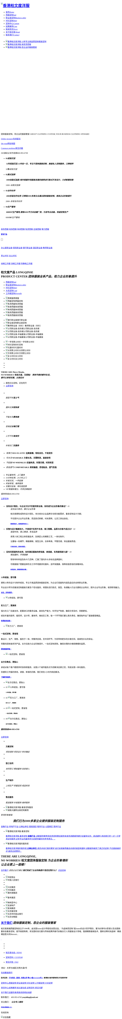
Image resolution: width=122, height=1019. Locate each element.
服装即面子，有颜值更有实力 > (19, 523)
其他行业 (57, 827)
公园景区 (49, 827)
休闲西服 (21, 229)
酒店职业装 (37, 248)
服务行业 (41, 827)
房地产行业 (14, 827)
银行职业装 (27, 248)
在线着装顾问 (6, 978)
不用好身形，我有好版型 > (18, 546)
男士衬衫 (5, 256)
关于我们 (6, 925)
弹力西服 (45, 229)
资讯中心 (5, 993)
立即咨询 (9, 386)
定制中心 (5, 988)
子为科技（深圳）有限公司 (18, 983)
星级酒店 (33, 827)
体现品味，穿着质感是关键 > (18, 569)
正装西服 (37, 229)
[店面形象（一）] (13, 947)
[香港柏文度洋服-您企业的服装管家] (21, 47)
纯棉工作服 (5, 264)
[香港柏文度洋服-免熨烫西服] (18, 44)
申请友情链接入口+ (6, 1012)
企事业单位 (24, 827)
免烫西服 (29, 229)
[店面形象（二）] (13, 950)
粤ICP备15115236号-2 (35, 983)
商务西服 (5, 229)
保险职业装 (17, 248)
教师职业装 (47, 248)
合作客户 (5, 870)
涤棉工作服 (15, 264)
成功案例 (6, 820)
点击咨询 (62, 870)
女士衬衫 (13, 256)
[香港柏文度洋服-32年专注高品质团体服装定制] (26, 42)
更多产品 (4, 234)
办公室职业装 (6, 248)
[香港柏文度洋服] (15, 5)
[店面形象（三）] (13, 953)
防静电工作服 (26, 264)
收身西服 (13, 229)
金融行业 (5, 827)
